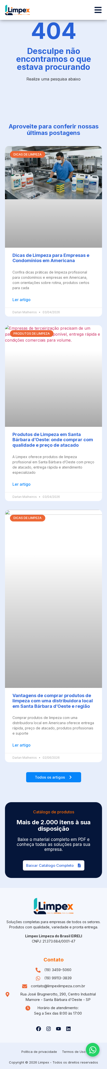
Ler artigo (21, 299)
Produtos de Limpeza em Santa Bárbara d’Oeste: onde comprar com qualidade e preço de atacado (52, 440)
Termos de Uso (74, 1052)
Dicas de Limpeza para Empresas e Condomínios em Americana (50, 258)
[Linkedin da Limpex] (68, 1028)
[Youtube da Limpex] (58, 1028)
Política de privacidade (39, 1052)
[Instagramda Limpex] (48, 1028)
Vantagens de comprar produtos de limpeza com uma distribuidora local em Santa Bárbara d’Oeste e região (52, 701)
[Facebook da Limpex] (38, 1028)
